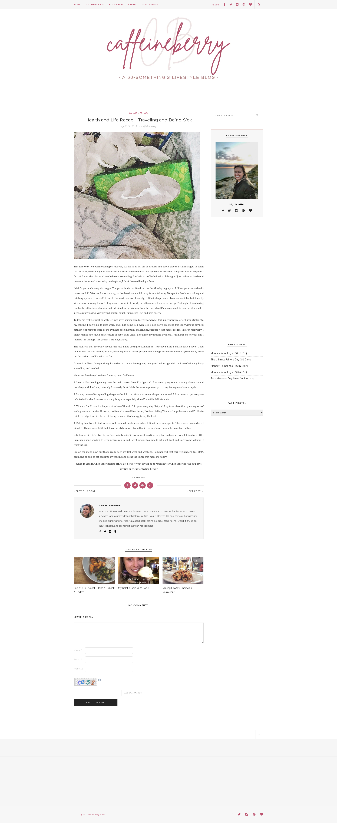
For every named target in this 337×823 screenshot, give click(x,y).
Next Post (194, 491)
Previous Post (85, 491)
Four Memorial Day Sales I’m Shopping (233, 378)
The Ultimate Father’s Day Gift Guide (231, 359)
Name (78, 650)
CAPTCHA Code (129, 692)
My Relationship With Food (133, 588)
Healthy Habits (138, 113)
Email (78, 659)
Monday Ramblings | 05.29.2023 (229, 372)
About (132, 4)
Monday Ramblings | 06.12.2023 (229, 353)
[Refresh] (100, 680)
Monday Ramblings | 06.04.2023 (229, 365)
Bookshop (116, 4)
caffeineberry (149, 126)
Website (78, 668)
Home (77, 4)
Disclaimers (150, 4)
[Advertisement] (237, 280)
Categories (93, 4)
